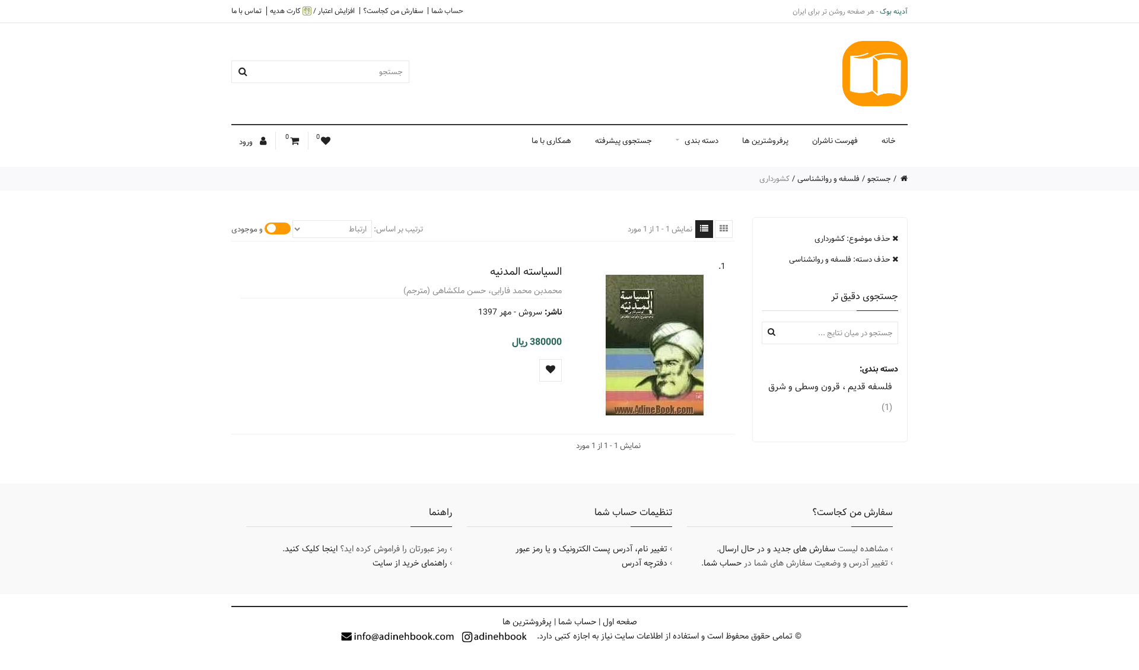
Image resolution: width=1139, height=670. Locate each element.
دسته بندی (701, 140)
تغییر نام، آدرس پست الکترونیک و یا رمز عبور (591, 549)
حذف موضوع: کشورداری (853, 238)
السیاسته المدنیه (526, 271)
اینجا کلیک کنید (311, 549)
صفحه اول (620, 622)
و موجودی (247, 229)
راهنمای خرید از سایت (410, 563)
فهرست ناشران (835, 140)
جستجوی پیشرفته (623, 140)
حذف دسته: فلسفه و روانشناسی (840, 259)
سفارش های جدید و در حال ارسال (777, 549)
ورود (246, 141)
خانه (889, 140)
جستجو (879, 178)
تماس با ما (246, 10)
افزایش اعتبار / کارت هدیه (312, 11)
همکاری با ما (551, 140)
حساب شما (447, 10)
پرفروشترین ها (765, 140)
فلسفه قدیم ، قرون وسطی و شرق (830, 397)
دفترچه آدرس (644, 563)
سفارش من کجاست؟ (393, 10)
